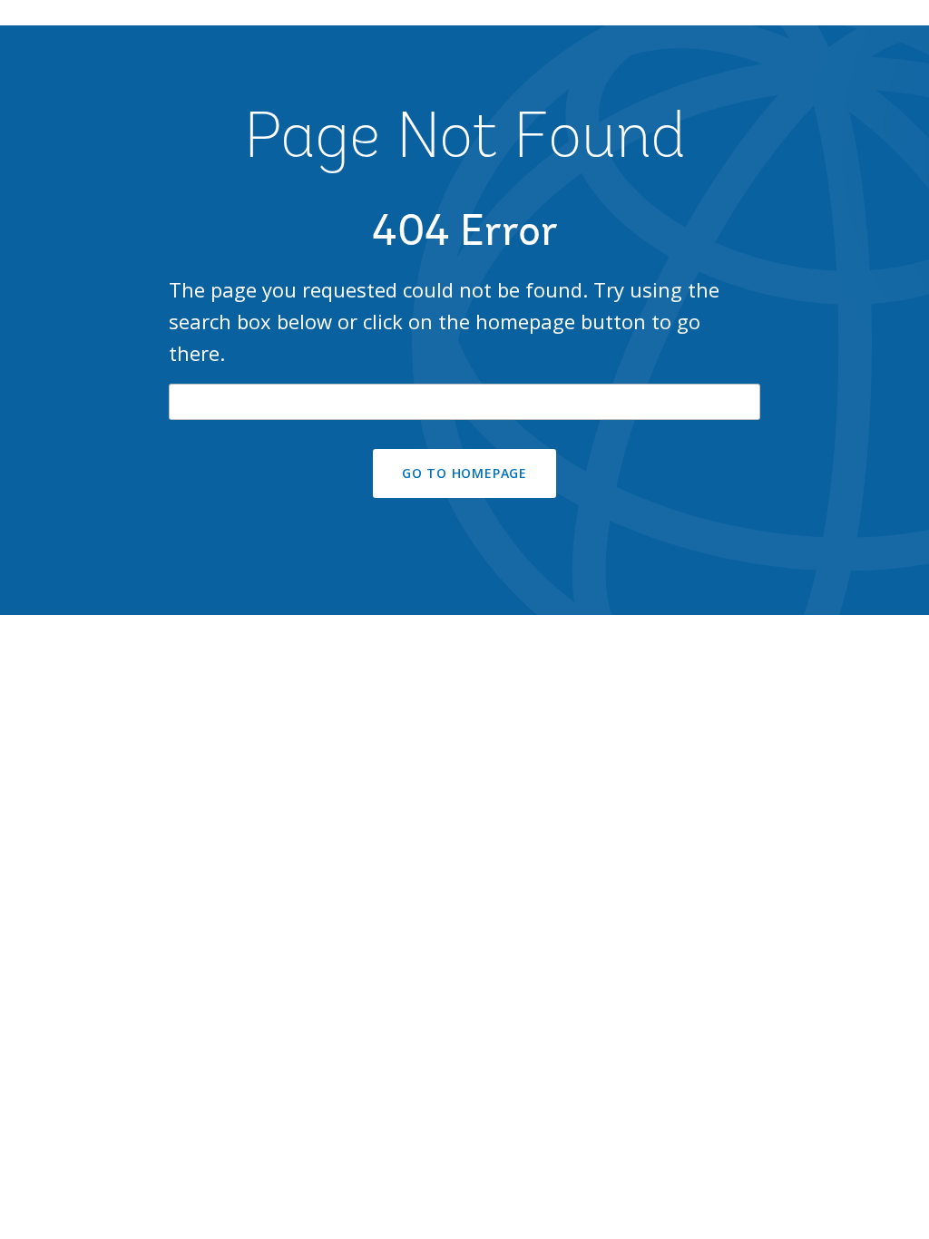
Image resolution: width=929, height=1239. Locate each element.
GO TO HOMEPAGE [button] (464, 473)
